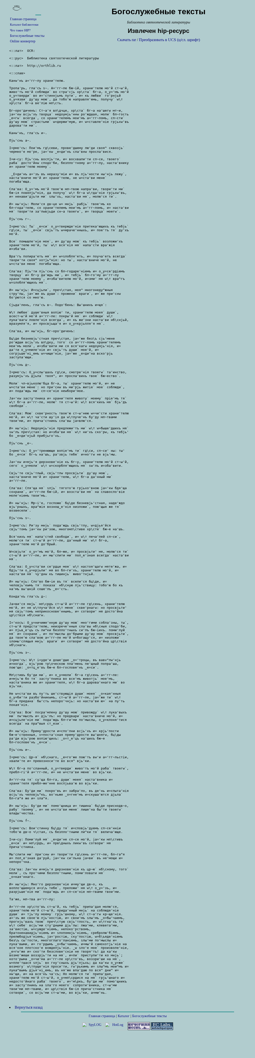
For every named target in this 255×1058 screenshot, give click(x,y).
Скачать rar (126, 40)
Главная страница (23, 19)
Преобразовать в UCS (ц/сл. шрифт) (169, 40)
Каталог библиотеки (24, 24)
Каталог (123, 1016)
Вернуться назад (29, 1007)
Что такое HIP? (20, 30)
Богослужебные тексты (27, 36)
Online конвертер (22, 41)
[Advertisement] (127, 1044)
